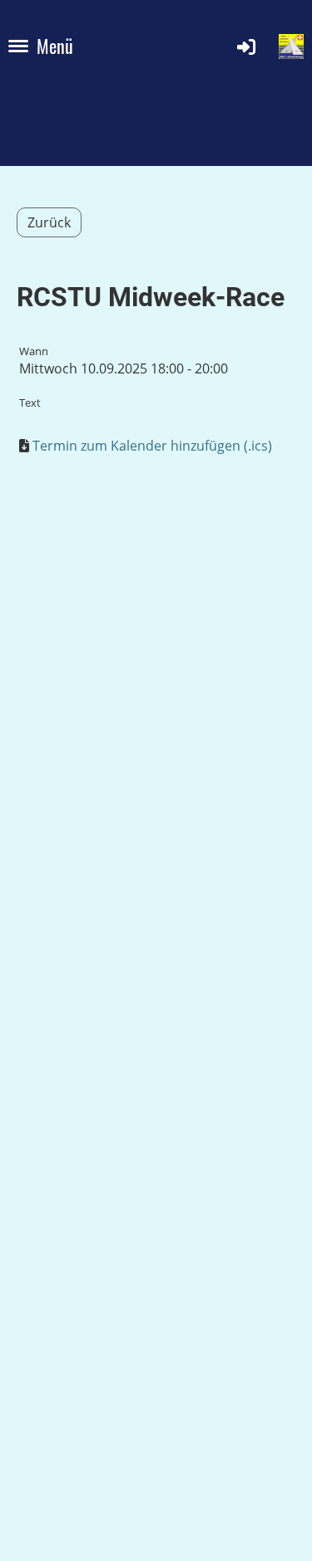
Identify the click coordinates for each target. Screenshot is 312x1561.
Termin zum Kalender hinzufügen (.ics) (152, 446)
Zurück (49, 222)
